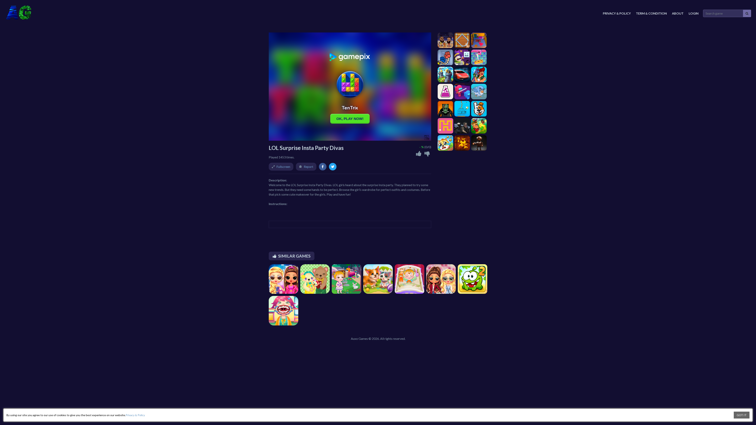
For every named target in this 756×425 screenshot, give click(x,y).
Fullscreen (283, 166)
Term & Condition (651, 13)
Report (308, 166)
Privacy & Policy (135, 415)
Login (694, 13)
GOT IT (742, 415)
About (678, 13)
